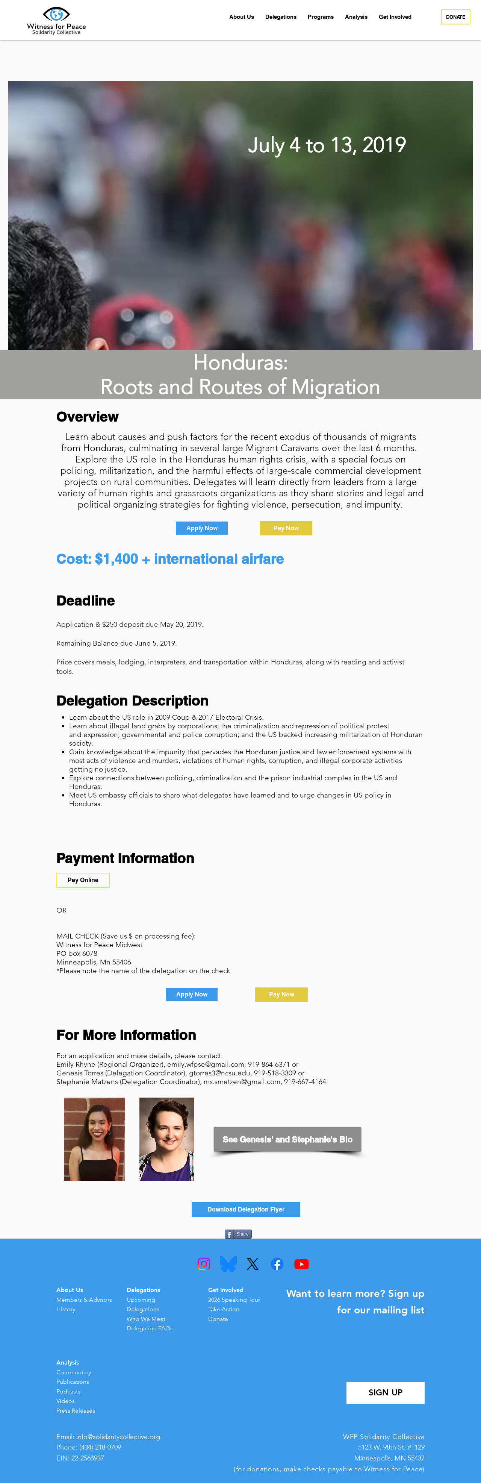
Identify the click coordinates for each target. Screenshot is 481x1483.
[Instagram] (203, 1264)
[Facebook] (277, 1264)
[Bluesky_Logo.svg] (228, 1264)
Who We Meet (146, 1318)
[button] (242, 17)
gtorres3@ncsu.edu (219, 1073)
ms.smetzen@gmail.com (242, 1081)
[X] (252, 1264)
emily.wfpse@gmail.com (205, 1064)
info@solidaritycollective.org (118, 1437)
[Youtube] (301, 1264)
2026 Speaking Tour (234, 1299)
